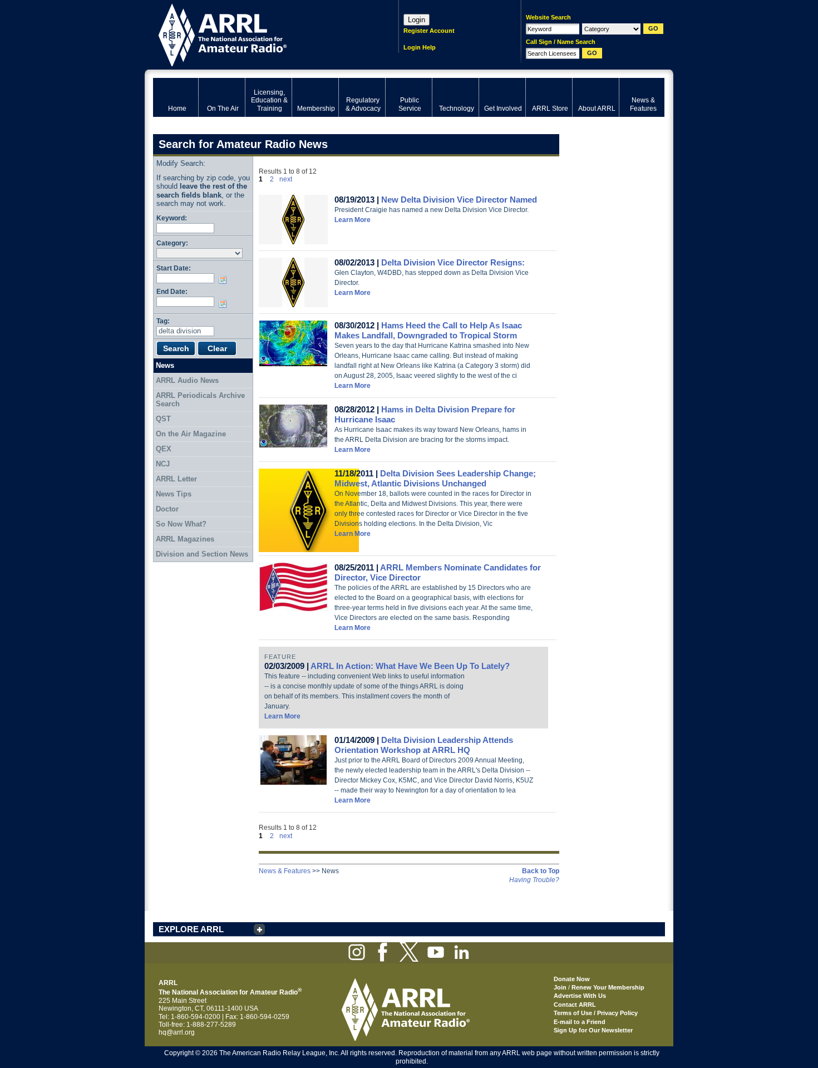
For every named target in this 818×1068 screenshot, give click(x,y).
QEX (163, 449)
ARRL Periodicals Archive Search (200, 400)
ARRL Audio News (187, 380)
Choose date (224, 280)
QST (163, 419)
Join (560, 987)
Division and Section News (202, 554)
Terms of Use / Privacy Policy (596, 1013)
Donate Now (572, 979)
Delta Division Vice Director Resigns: (453, 262)
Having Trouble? (534, 880)
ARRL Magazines (185, 539)
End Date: (172, 291)
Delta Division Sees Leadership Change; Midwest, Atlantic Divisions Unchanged (435, 478)
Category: (172, 243)
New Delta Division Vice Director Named (459, 199)
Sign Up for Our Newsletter (593, 1030)
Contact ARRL (575, 1004)
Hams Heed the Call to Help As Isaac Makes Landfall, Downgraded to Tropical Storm (428, 330)
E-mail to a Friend (579, 1021)
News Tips (173, 494)
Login (416, 20)
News (165, 365)
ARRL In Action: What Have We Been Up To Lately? (410, 666)
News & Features (285, 871)
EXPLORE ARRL (191, 929)
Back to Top (540, 871)
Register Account (429, 30)
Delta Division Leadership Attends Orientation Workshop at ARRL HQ (423, 745)
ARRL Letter (176, 479)
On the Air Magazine (191, 434)
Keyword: (171, 218)
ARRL (261, 33)
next (285, 179)
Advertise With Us (580, 995)
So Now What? (181, 524)
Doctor (167, 509)
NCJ (163, 464)
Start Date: (173, 268)
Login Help (419, 47)
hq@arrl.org (177, 1032)
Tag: (163, 320)
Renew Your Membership (607, 987)
